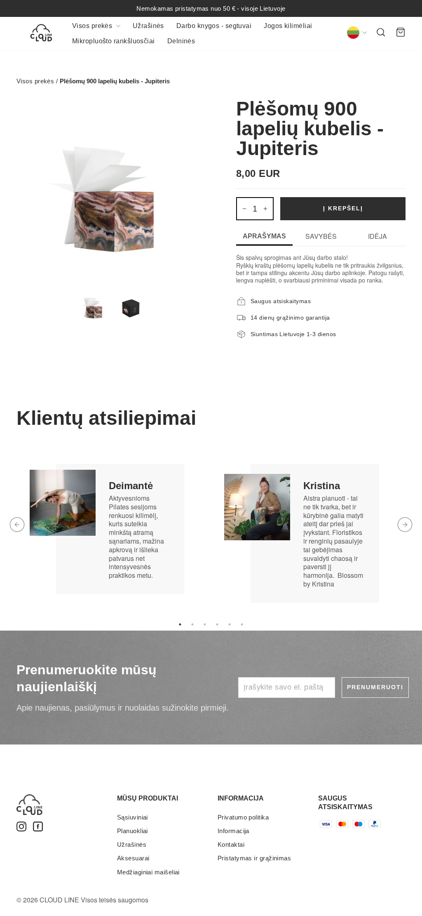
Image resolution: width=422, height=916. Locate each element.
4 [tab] (217, 624)
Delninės (181, 41)
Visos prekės (93, 25)
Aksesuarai (133, 858)
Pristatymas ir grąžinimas (254, 858)
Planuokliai (132, 830)
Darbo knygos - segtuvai (213, 25)
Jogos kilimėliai (288, 25)
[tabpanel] (113, 516)
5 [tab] (229, 624)
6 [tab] (242, 624)
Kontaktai (231, 844)
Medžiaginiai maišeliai (148, 872)
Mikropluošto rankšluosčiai (113, 41)
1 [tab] (180, 624)
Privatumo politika (243, 817)
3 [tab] (205, 624)
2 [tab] (192, 624)
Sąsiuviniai (132, 817)
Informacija (233, 830)
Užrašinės (148, 25)
